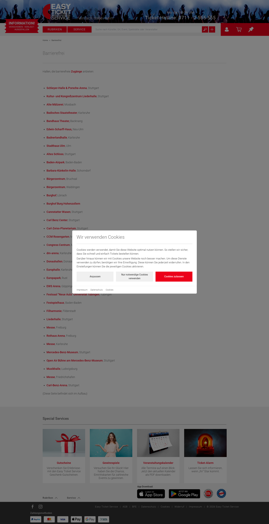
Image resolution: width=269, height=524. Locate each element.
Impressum (82, 290)
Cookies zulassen (174, 276)
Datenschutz (96, 290)
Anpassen (95, 276)
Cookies (109, 290)
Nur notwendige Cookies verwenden (134, 276)
